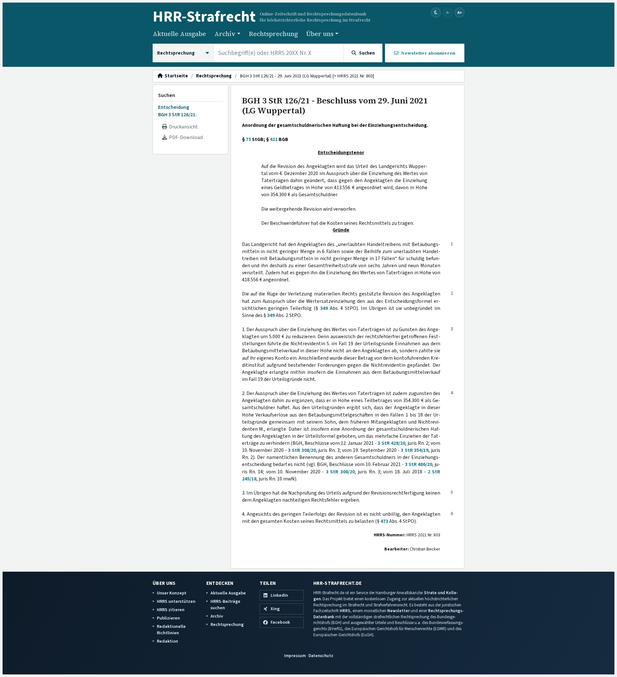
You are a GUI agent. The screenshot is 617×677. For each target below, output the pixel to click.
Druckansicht (182, 126)
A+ (459, 12)
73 (248, 139)
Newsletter (398, 611)
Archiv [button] (225, 33)
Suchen (166, 95)
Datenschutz (320, 656)
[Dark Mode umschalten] (436, 13)
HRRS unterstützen (176, 601)
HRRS (345, 611)
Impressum (295, 656)
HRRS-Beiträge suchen (225, 604)
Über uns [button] (320, 33)
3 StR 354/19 (414, 450)
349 (324, 308)
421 (274, 139)
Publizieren (168, 618)
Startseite (175, 76)
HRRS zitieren (170, 609)
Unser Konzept (171, 593)
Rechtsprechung (273, 33)
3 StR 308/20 (302, 450)
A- (448, 12)
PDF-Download (185, 137)
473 (384, 521)
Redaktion (167, 641)
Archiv (216, 616)
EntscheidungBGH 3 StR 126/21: (177, 111)
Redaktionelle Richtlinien (171, 629)
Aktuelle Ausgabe (179, 33)
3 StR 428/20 (391, 443)
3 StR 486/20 (418, 464)
